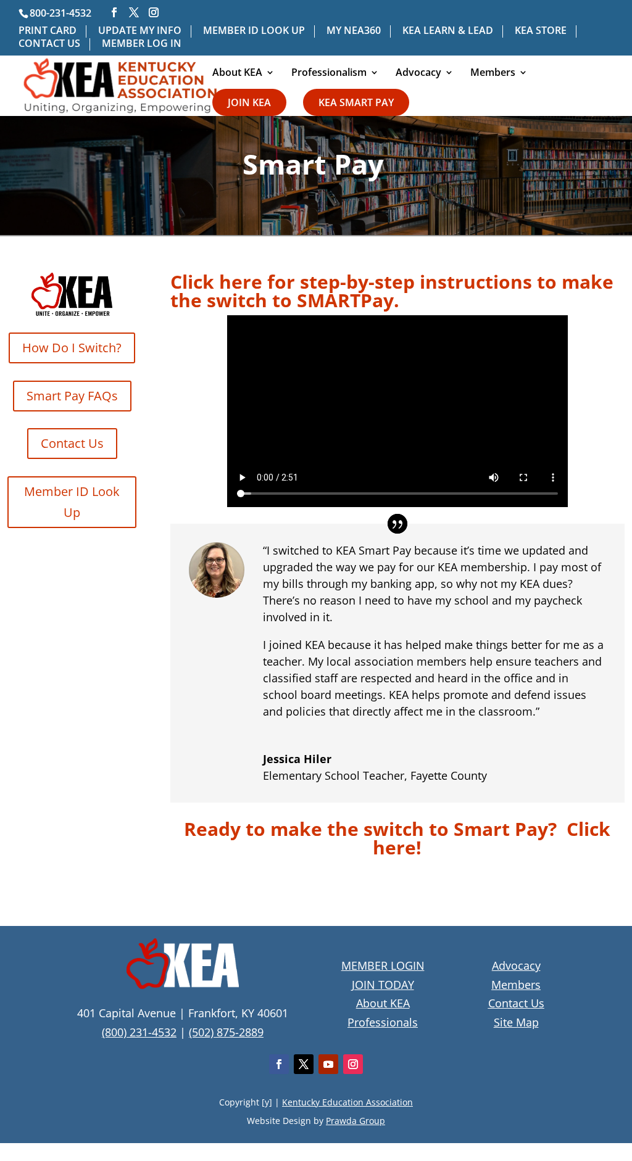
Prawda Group (355, 1120)
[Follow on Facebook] (279, 1064)
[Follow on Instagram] (353, 1064)
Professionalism (329, 73)
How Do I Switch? (72, 347)
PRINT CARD (48, 31)
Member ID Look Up (72, 502)
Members (492, 73)
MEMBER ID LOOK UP (254, 31)
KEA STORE (541, 31)
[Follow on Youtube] (328, 1064)
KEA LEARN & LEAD (447, 31)
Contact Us (72, 443)
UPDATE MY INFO (139, 31)
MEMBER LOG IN (141, 44)
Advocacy (418, 73)
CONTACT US (49, 44)
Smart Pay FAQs (72, 395)
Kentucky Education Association (347, 1102)
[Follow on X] (304, 1064)
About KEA (237, 73)
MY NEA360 (353, 31)
